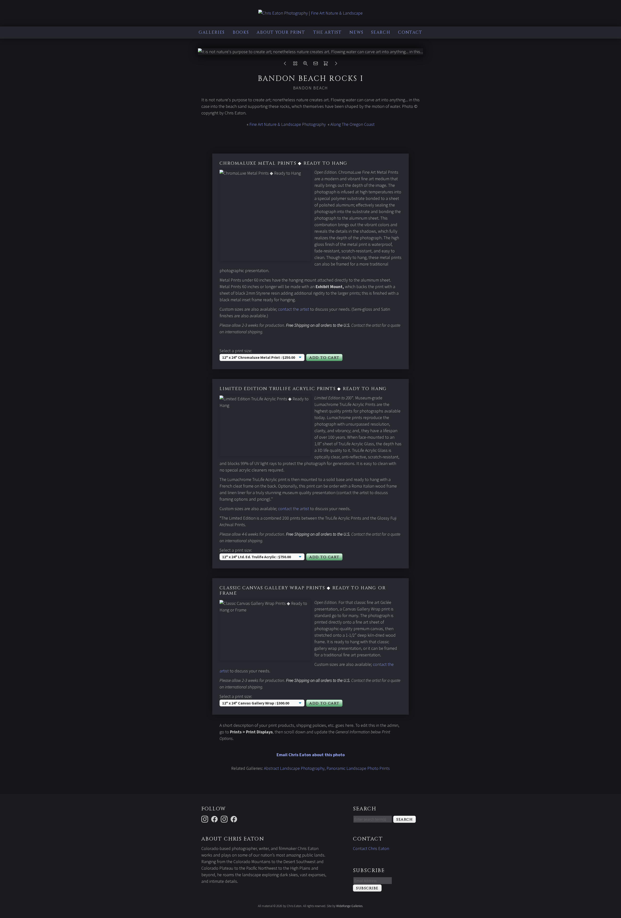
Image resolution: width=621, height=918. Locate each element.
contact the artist (293, 309)
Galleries (212, 32)
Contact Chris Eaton (371, 848)
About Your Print (281, 32)
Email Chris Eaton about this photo (311, 754)
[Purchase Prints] (325, 64)
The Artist (327, 32)
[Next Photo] (336, 64)
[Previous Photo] (285, 64)
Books (241, 32)
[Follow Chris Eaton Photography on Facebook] (234, 818)
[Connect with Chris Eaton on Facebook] (215, 818)
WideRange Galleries (349, 906)
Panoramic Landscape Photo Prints (358, 768)
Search (380, 32)
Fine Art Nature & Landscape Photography (287, 124)
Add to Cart (324, 357)
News (356, 32)
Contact (410, 32)
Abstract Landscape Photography (294, 768)
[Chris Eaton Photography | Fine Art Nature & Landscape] (310, 13)
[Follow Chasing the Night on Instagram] (225, 818)
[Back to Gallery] (295, 64)
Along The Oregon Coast (352, 124)
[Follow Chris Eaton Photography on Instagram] (205, 818)
